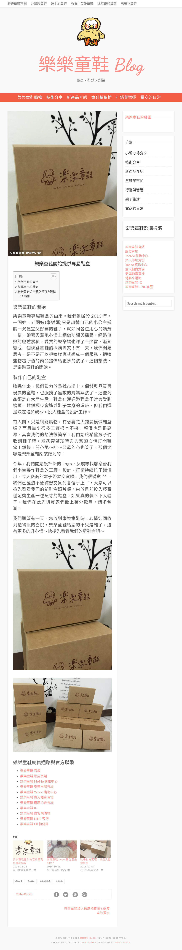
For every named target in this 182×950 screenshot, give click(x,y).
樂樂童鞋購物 (30, 97)
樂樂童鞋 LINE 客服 (34, 819)
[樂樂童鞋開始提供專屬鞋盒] (62, 183)
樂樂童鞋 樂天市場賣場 (37, 787)
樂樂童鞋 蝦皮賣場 (33, 776)
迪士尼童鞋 (59, 4)
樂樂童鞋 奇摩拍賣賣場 (37, 803)
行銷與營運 (126, 97)
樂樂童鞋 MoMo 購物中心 (39, 781)
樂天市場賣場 (134, 260)
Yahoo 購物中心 (136, 265)
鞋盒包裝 (59, 881)
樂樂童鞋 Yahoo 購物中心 (38, 792)
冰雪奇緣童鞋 (107, 4)
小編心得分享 (136, 153)
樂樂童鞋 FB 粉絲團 (34, 824)
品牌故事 (18, 881)
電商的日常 (150, 97)
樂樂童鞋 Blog (91, 65)
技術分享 (54, 97)
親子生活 (132, 199)
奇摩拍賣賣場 (134, 273)
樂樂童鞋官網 (17, 4)
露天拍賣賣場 (134, 269)
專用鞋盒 (31, 881)
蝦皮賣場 (131, 251)
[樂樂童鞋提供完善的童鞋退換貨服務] (28, 849)
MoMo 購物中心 (136, 256)
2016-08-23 (24, 894)
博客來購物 (133, 278)
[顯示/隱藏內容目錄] (52, 276)
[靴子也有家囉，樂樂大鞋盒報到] (95, 849)
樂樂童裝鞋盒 (45, 881)
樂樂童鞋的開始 (28, 281)
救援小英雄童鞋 (82, 4)
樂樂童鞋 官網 (30, 771)
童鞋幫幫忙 (101, 97)
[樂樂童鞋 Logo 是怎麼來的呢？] (62, 849)
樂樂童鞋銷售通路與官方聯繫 (37, 291)
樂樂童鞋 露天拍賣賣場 (37, 797)
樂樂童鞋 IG (29, 808)
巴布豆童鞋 (129, 4)
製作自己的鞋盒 (28, 286)
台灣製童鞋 (39, 4)
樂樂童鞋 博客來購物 (35, 813)
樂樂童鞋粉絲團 (138, 117)
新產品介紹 (77, 97)
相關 (27, 296)
